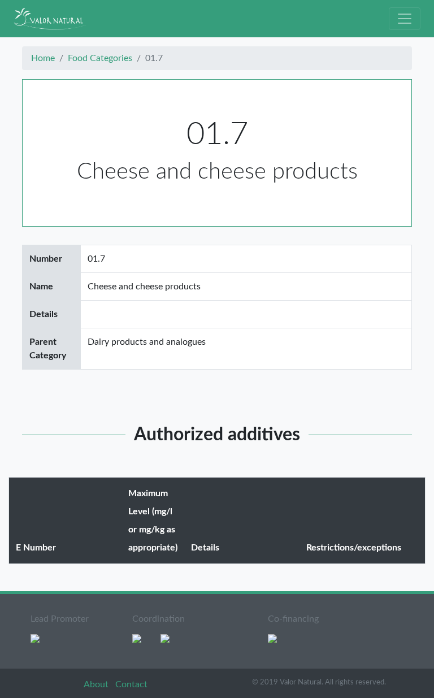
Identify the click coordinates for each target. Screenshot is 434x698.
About (97, 684)
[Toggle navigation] (404, 18)
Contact (131, 684)
